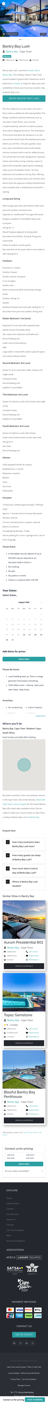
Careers (10, 1209)
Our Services (12, 1214)
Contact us (18, 83)
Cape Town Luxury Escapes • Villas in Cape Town (24, 1367)
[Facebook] (14, 1343)
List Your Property (14, 1230)
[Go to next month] (41, 602)
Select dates (24, 659)
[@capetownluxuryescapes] (20, 1343)
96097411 (32, 1274)
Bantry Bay (12, 51)
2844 (14, 1274)
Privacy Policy (15, 1379)
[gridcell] (24, 634)
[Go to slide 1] (19, 39)
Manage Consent (24, 1385)
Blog (8, 1235)
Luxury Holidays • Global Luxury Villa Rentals (24, 1373)
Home (9, 1198)
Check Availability (35, 1399)
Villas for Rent (12, 1203)
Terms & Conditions (15, 1241)
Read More (40, 716)
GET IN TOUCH (24, 1334)
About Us (10, 1219)
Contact (10, 1225)
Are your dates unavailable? (17, 1171)
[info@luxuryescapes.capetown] (26, 1343)
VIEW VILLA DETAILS (24, 966)
